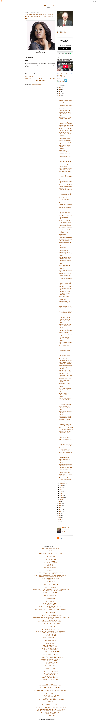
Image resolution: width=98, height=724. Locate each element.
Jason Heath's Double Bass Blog (50, 620)
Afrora (50, 564)
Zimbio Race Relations (50, 679)
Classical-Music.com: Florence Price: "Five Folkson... (64, 212)
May (61, 491)
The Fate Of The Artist (50, 660)
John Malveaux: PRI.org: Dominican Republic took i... (65, 375)
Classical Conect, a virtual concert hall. (50, 689)
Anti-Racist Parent (50, 567)
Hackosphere (50, 612)
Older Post (52, 78)
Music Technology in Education (50, 632)
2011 (59, 513)
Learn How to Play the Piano (50, 623)
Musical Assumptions (50, 634)
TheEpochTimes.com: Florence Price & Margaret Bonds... (65, 339)
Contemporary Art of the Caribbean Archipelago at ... (65, 303)
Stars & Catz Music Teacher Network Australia (50, 707)
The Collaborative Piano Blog (50, 659)
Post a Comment (29, 76)
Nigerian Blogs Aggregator (50, 642)
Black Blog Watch (50, 573)
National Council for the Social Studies (50, 699)
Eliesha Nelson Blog (50, 597)
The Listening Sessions (50, 662)
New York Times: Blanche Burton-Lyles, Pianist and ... (65, 204)
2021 (59, 89)
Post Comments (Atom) (37, 84)
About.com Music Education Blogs (50, 553)
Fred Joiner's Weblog (50, 603)
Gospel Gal (50, 607)
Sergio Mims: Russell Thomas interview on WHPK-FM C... (64, 298)
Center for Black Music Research (50, 685)
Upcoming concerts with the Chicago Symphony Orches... (65, 367)
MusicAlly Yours (50, 635)
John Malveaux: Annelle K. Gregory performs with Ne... (65, 288)
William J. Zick (66, 527)
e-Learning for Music (50, 593)
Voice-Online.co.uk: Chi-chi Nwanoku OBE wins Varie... (65, 217)
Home (40, 78)
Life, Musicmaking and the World (50, 625)
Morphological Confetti (50, 629)
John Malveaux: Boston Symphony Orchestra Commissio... (64, 293)
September (62, 483)
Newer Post (28, 78)
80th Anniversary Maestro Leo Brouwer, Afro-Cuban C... (65, 390)
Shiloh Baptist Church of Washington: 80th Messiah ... (65, 421)
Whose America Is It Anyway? (50, 677)
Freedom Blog (50, 604)
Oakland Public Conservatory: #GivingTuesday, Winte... (65, 236)
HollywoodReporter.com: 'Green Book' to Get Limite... (64, 461)
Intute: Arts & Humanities (50, 695)
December (62, 97)
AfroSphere (50, 565)
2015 (59, 505)
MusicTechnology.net (50, 637)
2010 (59, 515)
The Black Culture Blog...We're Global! (50, 657)
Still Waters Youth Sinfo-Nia (50, 712)
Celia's (50, 579)
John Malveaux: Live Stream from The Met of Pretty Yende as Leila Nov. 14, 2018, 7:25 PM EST (39, 16)
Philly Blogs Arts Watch (50, 648)
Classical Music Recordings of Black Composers (50, 690)
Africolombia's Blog (50, 559)
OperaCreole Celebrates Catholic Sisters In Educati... (64, 267)
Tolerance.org (50, 715)
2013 (59, 509)
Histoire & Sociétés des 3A (50, 614)
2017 (59, 501)
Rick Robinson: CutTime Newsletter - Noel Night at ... (65, 105)
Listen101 (50, 628)
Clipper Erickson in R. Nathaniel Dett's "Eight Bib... (65, 395)
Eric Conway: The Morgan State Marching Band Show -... (65, 119)
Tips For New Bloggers (50, 671)
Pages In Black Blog (50, 646)
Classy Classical (50, 587)
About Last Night (50, 551)
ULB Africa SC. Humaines (50, 673)
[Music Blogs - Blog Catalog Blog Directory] (65, 78)
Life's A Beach (50, 626)
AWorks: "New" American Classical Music (50, 572)
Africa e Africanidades (50, 555)
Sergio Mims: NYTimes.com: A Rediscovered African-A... (65, 313)
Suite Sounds (50, 713)
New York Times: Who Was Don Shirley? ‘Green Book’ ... (65, 441)
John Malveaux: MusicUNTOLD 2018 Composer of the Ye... (64, 249)
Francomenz (50, 601)
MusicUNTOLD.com (50, 696)
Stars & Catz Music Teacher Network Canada (50, 709)
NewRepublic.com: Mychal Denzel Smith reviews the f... (65, 114)
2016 (59, 503)
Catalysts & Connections (50, 578)
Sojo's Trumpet (50, 656)
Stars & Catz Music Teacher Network (50, 706)
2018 (59, 95)
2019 (59, 93)
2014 (59, 507)
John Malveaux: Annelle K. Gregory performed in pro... (65, 355)
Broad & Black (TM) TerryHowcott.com (50, 576)
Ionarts (50, 618)
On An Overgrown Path (50, 645)
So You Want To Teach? (50, 654)
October (62, 481)
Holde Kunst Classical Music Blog (50, 615)
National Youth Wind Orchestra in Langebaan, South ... (65, 334)
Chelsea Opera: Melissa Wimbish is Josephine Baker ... (64, 147)
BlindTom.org (50, 684)
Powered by (61, 53)
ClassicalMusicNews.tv (50, 584)
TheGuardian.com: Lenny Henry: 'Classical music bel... (65, 283)
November (62, 98)
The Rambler (50, 663)
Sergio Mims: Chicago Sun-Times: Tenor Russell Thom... (65, 199)
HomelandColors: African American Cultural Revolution (50, 617)
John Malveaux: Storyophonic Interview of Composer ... (65, 190)
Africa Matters (50, 556)
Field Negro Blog (50, 598)
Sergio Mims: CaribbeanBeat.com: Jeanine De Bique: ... (64, 449)
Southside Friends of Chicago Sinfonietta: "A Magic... (65, 134)
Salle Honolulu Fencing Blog (50, 651)
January (62, 499)
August (61, 485)
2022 (59, 87)
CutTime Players (50, 693)
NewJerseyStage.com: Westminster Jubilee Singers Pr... (64, 351)
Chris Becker (50, 581)
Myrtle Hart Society (50, 698)
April (61, 493)
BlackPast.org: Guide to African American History (50, 575)
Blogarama (59, 75)
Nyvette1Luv (50, 643)
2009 (59, 517)
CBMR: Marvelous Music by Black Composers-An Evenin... (65, 413)
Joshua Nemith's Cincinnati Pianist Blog (50, 621)
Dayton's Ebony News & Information (50, 590)
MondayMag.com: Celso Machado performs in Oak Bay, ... (65, 181)
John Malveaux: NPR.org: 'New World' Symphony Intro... (65, 194)
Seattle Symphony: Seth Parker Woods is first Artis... (64, 321)
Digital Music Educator (50, 592)
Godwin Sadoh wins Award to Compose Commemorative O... (66, 308)
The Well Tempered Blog (50, 665)
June (61, 489)
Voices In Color (50, 674)
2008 (59, 519)
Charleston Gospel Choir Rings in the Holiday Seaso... (65, 380)
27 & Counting (50, 550)
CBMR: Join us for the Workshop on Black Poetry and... (65, 408)
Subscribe (65, 48)
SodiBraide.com (50, 703)
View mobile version (40, 80)
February (62, 497)
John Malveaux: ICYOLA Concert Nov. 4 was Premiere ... (64, 433)
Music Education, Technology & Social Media (50, 631)
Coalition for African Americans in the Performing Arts (50, 589)
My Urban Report (50, 639)
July (61, 487)
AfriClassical (49, 5)
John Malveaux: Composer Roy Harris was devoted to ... (65, 161)
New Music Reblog (50, 640)
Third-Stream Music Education (50, 670)
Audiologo (50, 570)
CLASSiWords (50, 586)
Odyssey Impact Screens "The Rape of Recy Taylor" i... (65, 142)
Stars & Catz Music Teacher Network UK (50, 710)
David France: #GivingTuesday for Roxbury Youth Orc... (64, 152)
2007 (59, 521)
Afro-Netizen (50, 561)
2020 (59, 91)
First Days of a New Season (50, 600)
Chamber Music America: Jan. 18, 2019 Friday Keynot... (65, 400)
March (61, 495)
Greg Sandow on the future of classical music (50, 609)
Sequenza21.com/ (50, 653)
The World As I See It (50, 667)
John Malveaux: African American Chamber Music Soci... (65, 254)
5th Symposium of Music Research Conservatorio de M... (65, 385)
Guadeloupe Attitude (50, 611)
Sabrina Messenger (50, 649)
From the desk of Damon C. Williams (50, 606)
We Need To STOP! (50, 676)
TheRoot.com (50, 668)
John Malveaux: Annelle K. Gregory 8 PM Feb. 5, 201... (65, 326)
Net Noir (50, 701)
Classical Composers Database (50, 687)
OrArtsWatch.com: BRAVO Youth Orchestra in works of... (65, 279)
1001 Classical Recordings (50, 548)
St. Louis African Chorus (50, 704)
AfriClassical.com (61, 32)
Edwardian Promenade (50, 595)
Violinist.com (50, 717)
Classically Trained (50, 583)
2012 (59, 511)
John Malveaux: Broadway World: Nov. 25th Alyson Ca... (65, 262)
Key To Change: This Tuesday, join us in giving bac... (65, 176)
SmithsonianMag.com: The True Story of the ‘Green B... (65, 244)
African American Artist (50, 558)
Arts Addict (50, 569)
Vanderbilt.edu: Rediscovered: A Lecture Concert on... (65, 157)
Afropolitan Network (50, 562)
